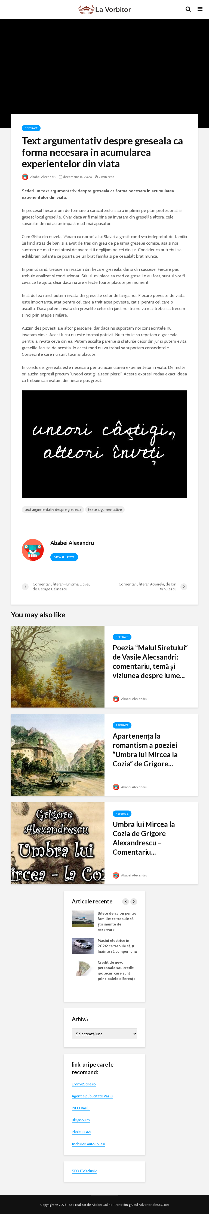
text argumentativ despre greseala (52, 509)
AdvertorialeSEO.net (154, 1205)
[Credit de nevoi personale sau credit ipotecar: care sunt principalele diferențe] (83, 967)
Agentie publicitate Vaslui (92, 1096)
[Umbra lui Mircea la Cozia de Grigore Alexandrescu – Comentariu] (57, 842)
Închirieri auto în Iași (88, 1144)
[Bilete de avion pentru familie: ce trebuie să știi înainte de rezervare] (83, 918)
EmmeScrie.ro (84, 1084)
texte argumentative (105, 509)
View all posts (64, 557)
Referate (31, 128)
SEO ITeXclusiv (84, 1171)
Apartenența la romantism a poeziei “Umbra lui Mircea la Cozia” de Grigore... (145, 750)
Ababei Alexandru (42, 177)
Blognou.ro (81, 1120)
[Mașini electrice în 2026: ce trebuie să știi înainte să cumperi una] (83, 945)
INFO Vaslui (81, 1108)
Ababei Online (102, 1205)
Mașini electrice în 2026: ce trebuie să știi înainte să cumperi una (117, 946)
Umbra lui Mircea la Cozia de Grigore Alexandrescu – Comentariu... (144, 838)
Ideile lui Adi (81, 1132)
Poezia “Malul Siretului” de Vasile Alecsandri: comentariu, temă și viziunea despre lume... (150, 661)
